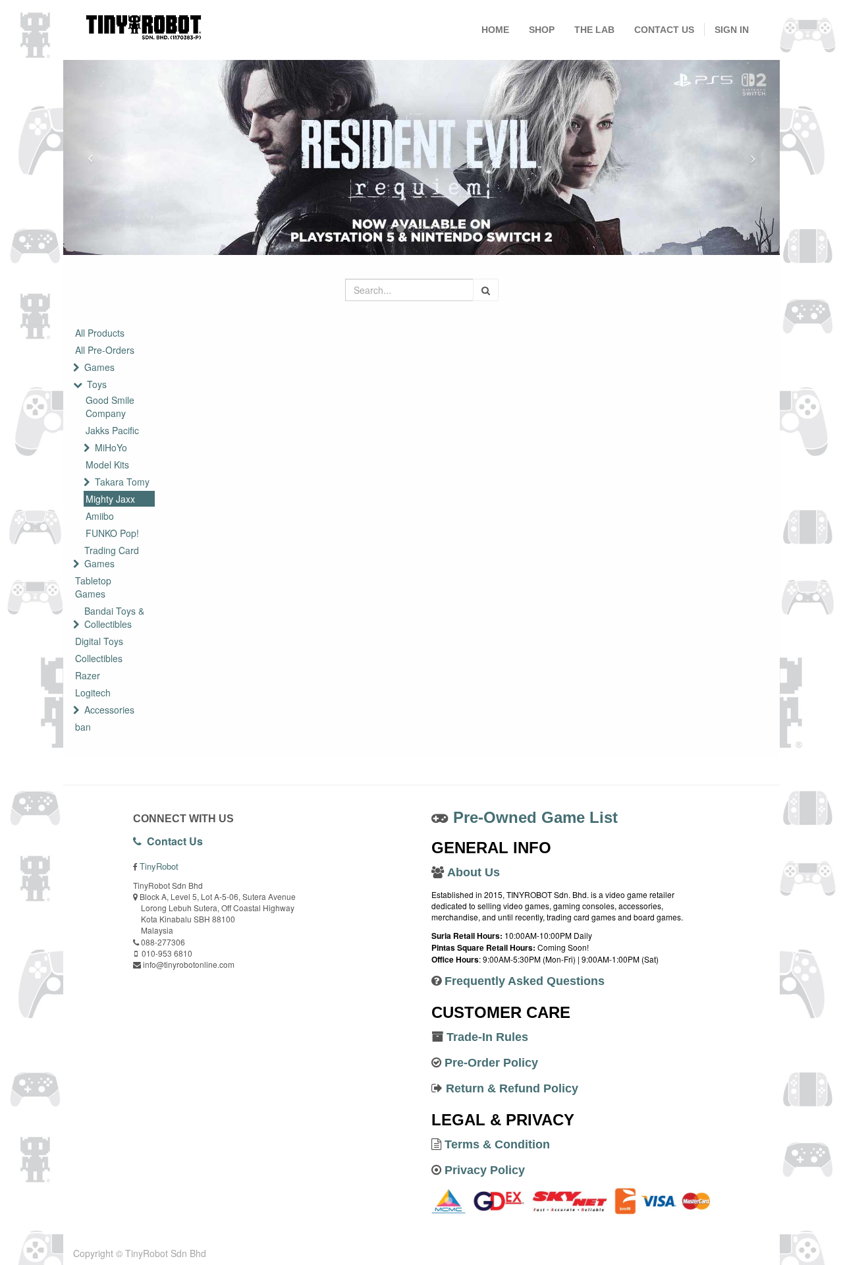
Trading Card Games (111, 557)
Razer (87, 675)
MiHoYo (111, 447)
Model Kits (107, 464)
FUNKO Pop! (112, 533)
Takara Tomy (122, 481)
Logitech (93, 692)
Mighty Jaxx (110, 498)
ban (83, 726)
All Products (99, 332)
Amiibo (100, 515)
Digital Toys (99, 641)
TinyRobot (159, 866)
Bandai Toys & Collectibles (114, 617)
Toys (97, 384)
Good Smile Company (110, 406)
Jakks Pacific (112, 430)
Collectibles (98, 658)
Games (99, 367)
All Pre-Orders (104, 349)
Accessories (109, 709)
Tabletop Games (93, 587)
